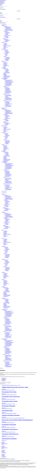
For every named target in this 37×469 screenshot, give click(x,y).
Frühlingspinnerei (7, 341)
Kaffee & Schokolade (8, 181)
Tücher (6, 137)
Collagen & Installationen (7, 45)
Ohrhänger (6, 31)
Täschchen (6, 60)
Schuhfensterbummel (8, 90)
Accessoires (3, 132)
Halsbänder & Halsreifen (8, 30)
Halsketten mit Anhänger (8, 29)
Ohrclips (6, 34)
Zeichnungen (5, 44)
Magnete (5, 150)
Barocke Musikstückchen (9, 80)
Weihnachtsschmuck (8, 106)
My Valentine (7, 186)
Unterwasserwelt (7, 91)
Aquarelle (5, 128)
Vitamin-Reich (7, 173)
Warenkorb (18, 10)
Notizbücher (5, 64)
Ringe (4, 38)
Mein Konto (1, 7)
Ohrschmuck (5, 114)
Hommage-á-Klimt (8, 182)
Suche (1, 4)
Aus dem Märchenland (8, 103)
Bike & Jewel (7, 85)
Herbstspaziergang (8, 94)
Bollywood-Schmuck (8, 92)
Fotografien (5, 63)
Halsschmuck (5, 26)
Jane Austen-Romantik (8, 82)
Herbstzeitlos (7, 97)
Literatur (5, 48)
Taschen (5, 56)
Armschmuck (5, 119)
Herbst (5, 177)
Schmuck (3, 25)
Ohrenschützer (7, 52)
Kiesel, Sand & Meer (8, 95)
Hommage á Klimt (8, 359)
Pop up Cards (5, 47)
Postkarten (5, 62)
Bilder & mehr (6, 68)
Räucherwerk (5, 77)
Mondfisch (3, 451)
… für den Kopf (6, 49)
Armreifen (6, 36)
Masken (5, 46)
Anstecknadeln (6, 39)
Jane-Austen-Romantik (8, 313)
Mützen (6, 50)
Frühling (5, 79)
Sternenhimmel (7, 88)
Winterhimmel (7, 102)
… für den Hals (6, 53)
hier (13, 463)
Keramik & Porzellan (7, 72)
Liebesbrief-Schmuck (8, 83)
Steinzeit (6, 96)
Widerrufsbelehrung (4, 443)
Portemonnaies (7, 58)
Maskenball (7, 104)
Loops (6, 55)
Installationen (7, 155)
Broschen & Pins (7, 123)
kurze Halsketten (7, 110)
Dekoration (3, 67)
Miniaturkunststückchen (8, 99)
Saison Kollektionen (5, 78)
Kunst (3, 42)
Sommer (5, 86)
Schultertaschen (7, 57)
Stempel (5, 66)
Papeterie (3, 61)
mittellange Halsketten (8, 196)
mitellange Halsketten (8, 27)
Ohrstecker (7, 33)
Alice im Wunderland (8, 168)
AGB (2, 444)
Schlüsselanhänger (6, 65)
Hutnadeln (6, 40)
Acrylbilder (5, 43)
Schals (6, 54)
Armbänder (7, 37)
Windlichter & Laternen (7, 159)
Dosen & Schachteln (6, 76)
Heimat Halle (7, 93)
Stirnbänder (7, 51)
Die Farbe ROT (7, 89)
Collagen (6, 71)
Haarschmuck (6, 41)
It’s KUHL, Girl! (7, 101)
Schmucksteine (4, 452)
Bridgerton (6, 87)
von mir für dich (4, 24)
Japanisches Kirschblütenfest (9, 81)
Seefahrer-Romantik (8, 105)
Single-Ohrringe (7, 35)
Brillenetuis (7, 59)
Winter (5, 100)
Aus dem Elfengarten (8, 84)
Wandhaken (5, 74)
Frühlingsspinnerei (8, 164)
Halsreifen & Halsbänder (8, 199)
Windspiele (5, 75)
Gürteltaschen (7, 141)
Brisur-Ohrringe (7, 32)
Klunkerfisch (27, 460)
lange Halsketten (7, 28)
